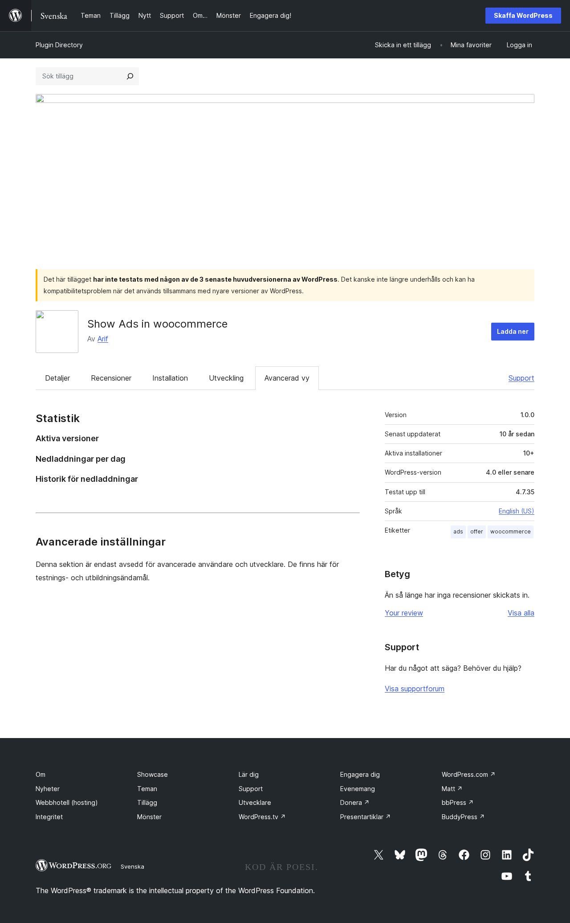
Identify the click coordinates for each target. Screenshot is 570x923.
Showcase (152, 774)
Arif (103, 338)
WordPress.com (469, 774)
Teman (147, 788)
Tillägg (147, 802)
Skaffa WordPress (523, 15)
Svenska (132, 866)
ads (458, 531)
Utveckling (226, 377)
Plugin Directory (59, 45)
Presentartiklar (365, 816)
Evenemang (357, 788)
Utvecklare (255, 802)
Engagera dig (360, 774)
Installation (170, 377)
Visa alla (521, 612)
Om (40, 774)
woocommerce (510, 531)
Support (521, 377)
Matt (452, 788)
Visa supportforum (414, 688)
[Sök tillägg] (130, 76)
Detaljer (57, 377)
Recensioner (111, 377)
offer (476, 531)
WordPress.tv (262, 816)
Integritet (49, 816)
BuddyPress (463, 816)
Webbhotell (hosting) (67, 802)
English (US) (516, 511)
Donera (355, 802)
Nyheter (48, 788)
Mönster (149, 816)
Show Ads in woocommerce (157, 323)
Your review (404, 612)
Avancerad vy (287, 377)
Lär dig (249, 774)
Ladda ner (513, 331)
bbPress (458, 802)
